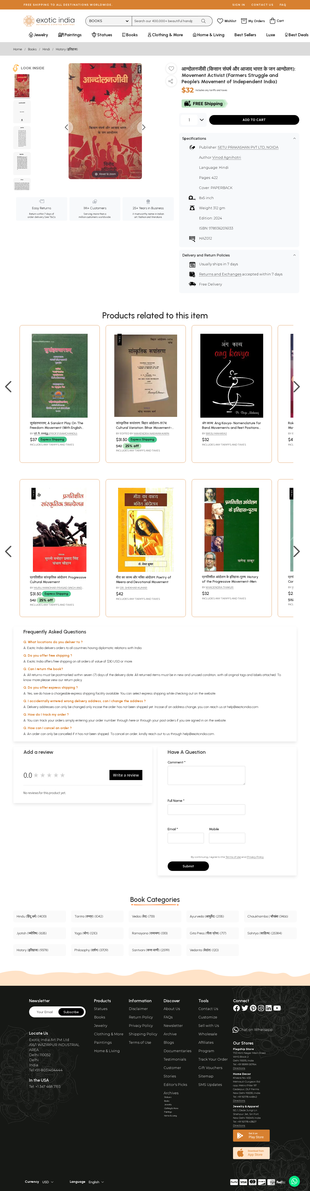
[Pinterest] (253, 1009)
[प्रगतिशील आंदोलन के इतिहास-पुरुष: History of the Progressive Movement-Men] (231, 570)
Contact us (262, 4)
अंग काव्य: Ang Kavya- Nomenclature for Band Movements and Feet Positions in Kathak (231, 428)
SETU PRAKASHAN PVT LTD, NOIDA (248, 147)
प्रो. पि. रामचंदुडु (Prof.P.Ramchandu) (55, 433)
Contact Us (208, 1009)
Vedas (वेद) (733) (143, 916)
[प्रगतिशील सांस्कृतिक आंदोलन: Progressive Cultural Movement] (59, 571)
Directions (239, 1068)
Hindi (46, 49)
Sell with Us (208, 1026)
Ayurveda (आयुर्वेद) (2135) (207, 916)
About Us (172, 1009)
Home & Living (107, 1051)
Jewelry (100, 1026)
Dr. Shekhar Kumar (133, 587)
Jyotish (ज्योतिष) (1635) (32, 933)
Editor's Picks (175, 1085)
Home (17, 49)
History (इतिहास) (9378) (32, 950)
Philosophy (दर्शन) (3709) (91, 950)
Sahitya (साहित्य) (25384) (264, 933)
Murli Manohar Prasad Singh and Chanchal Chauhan (56, 589)
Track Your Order (213, 1059)
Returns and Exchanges (220, 274)
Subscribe (71, 1012)
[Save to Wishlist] (171, 70)
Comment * (177, 762)
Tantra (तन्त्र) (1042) (88, 916)
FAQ (283, 4)
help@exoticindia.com (242, 707)
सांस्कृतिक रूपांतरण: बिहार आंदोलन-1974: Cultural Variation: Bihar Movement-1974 (144, 428)
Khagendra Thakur (219, 587)
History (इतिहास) (67, 49)
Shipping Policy (143, 1034)
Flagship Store (243, 1049)
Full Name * (176, 801)
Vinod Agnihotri (226, 158)
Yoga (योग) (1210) (85, 933)
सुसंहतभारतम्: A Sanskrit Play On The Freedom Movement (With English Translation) (56, 428)
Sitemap (205, 1076)
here (132, 720)
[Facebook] (236, 1009)
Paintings (103, 1043)
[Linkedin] (269, 1009)
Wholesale (207, 1034)
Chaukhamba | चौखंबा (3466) (267, 916)
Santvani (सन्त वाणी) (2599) (151, 950)
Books (32, 49)
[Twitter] (244, 1009)
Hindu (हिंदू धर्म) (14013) (32, 916)
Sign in (238, 4)
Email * (173, 829)
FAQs (168, 1017)
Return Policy (141, 1017)
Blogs (169, 1043)
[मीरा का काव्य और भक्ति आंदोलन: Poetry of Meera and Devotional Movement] (145, 571)
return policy (73, 680)
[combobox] (165, 21)
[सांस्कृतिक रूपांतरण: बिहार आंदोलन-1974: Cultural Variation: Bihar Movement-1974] (145, 416)
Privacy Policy (255, 856)
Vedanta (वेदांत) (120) (204, 950)
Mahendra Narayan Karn (151, 433)
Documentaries (177, 1051)
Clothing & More (108, 1034)
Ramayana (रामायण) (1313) (150, 933)
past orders (168, 720)
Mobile (214, 829)
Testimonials (175, 1059)
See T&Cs (49, 217)
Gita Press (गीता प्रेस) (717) (208, 933)
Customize (207, 1017)
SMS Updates (210, 1085)
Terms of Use (233, 856)
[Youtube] (277, 1009)
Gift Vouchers (210, 1068)
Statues (100, 1009)
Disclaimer (138, 1009)
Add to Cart (254, 120)
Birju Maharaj (216, 433)
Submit (188, 866)
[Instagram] (261, 1009)
